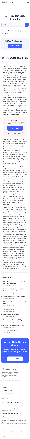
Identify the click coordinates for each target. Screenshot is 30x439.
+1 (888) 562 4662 (6, 390)
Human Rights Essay (9, 309)
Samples (3, 31)
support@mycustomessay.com (10, 402)
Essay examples (4, 431)
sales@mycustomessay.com (9, 408)
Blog (11, 431)
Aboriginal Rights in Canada (11, 314)
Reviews (15, 431)
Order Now (15, 46)
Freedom (10, 31)
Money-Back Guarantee (14, 433)
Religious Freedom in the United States (14, 325)
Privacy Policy (4, 433)
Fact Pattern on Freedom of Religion (13, 320)
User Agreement (21, 431)
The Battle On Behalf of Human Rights (14, 296)
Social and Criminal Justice (10, 330)
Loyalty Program (24, 433)
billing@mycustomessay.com (9, 413)
